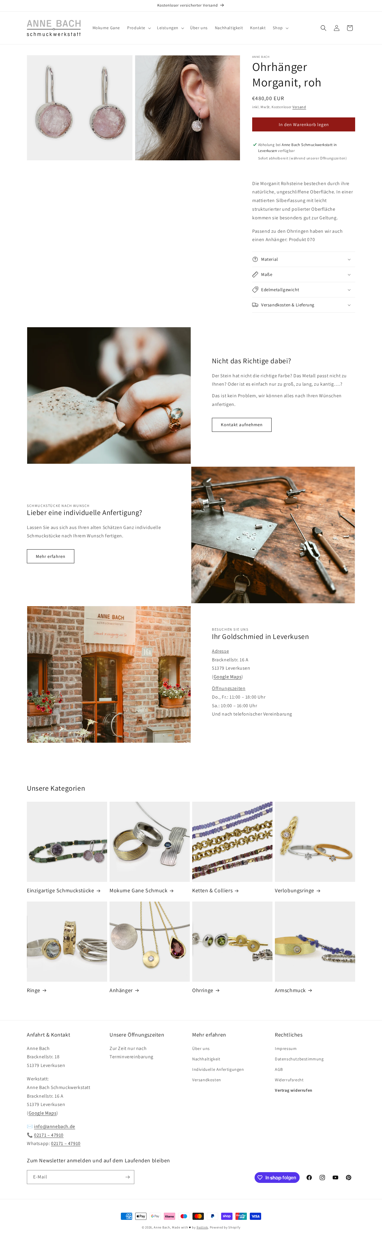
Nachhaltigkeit (206, 1059)
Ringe (33, 990)
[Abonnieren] (127, 1177)
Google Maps (228, 677)
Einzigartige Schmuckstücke (60, 890)
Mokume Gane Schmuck (138, 890)
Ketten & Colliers (212, 890)
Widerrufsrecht (289, 1079)
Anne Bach (162, 1227)
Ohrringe (202, 990)
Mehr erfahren (50, 556)
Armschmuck (290, 990)
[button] (138, 27)
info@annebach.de (54, 1126)
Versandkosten (206, 1079)
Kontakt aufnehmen (242, 424)
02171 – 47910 (49, 1135)
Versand (299, 107)
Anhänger (121, 990)
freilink (202, 1227)
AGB (279, 1069)
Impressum (286, 1048)
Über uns (201, 1048)
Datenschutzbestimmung (299, 1059)
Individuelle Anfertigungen (218, 1069)
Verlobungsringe (294, 890)
